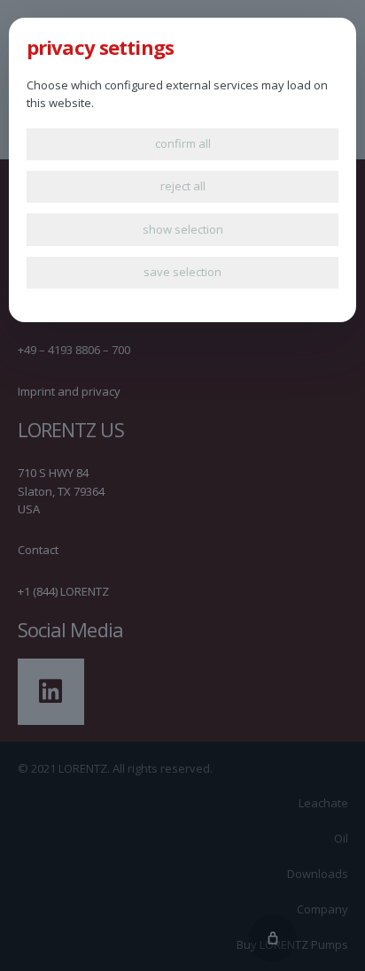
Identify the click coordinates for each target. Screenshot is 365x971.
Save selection (182, 272)
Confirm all (183, 143)
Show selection (183, 229)
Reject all (183, 186)
